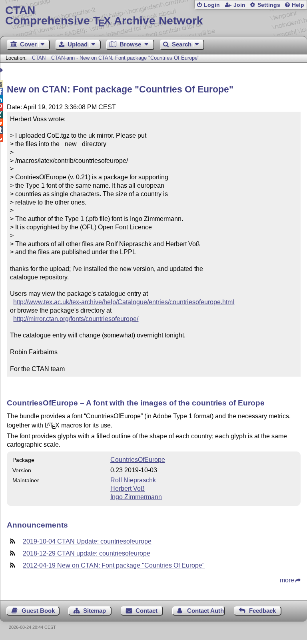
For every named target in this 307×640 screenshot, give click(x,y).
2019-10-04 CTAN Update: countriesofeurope (87, 541)
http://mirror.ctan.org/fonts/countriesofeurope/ (75, 318)
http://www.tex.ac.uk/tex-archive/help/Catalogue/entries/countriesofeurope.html (123, 302)
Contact (146, 610)
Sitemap (94, 610)
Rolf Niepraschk (133, 480)
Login (212, 5)
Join (239, 5)
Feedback (262, 610)
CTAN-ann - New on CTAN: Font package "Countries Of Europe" (125, 58)
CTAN (39, 58)
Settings (268, 5)
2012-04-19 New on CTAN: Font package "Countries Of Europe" (114, 565)
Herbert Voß (127, 488)
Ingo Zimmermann (136, 497)
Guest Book (38, 610)
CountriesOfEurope (137, 459)
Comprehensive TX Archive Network (104, 15)
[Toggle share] (2, 70)
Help (298, 5)
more (287, 580)
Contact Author (206, 610)
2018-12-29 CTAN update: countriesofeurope (86, 553)
